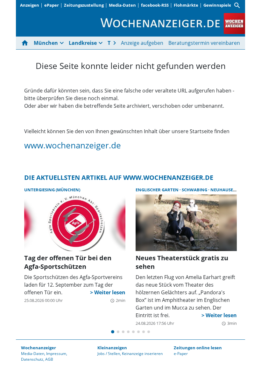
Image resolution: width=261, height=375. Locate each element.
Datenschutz (32, 359)
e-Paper (181, 353)
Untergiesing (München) (52, 190)
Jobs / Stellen (108, 353)
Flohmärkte (186, 5)
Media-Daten (122, 5)
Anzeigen (29, 5)
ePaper (51, 5)
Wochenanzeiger (38, 348)
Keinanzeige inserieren (142, 353)
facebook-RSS (155, 5)
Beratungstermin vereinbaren (204, 42)
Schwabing (195, 190)
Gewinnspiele (217, 5)
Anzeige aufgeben (142, 42)
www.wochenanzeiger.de (72, 145)
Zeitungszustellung (84, 5)
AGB (49, 359)
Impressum (56, 353)
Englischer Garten (158, 190)
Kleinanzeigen (112, 348)
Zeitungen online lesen (198, 348)
